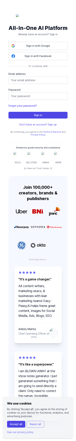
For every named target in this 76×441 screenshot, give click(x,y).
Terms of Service (52, 132)
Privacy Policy (38, 134)
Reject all (35, 424)
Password (14, 89)
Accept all (16, 424)
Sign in (38, 115)
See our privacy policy (20, 432)
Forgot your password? (22, 105)
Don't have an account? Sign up (38, 124)
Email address (17, 73)
